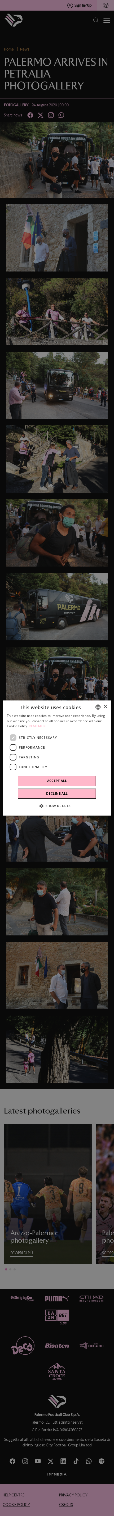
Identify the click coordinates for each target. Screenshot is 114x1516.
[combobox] (97, 707)
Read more (38, 726)
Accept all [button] (57, 781)
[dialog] (57, 758)
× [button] (105, 707)
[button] (57, 806)
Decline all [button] (57, 793)
